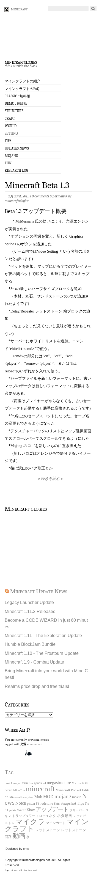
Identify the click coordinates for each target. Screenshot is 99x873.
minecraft (40, 789)
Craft (10, 118)
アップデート (52, 809)
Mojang (11, 156)
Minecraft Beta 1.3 (37, 185)
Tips (8, 141)
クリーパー (77, 810)
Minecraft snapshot (21, 797)
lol (44, 783)
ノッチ (77, 815)
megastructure (59, 782)
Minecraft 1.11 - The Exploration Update (43, 635)
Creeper (16, 783)
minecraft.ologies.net (23, 870)
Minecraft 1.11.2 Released (30, 611)
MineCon (19, 790)
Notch (20, 803)
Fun (8, 163)
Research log (16, 170)
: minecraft (18, 9)
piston (31, 803)
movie (76, 797)
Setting (11, 133)
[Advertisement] (32, 543)
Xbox (30, 810)
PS (38, 803)
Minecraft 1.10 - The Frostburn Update (42, 653)
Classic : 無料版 (17, 96)
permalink (60, 196)
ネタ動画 (64, 815)
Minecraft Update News (38, 591)
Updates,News (17, 148)
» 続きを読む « (50, 478)
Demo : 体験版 (16, 103)
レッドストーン (47, 830)
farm (25, 783)
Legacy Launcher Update (29, 602)
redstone (46, 803)
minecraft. (36, 744)
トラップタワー (23, 816)
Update (11, 810)
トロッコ (42, 815)
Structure (14, 111)
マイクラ (30, 822)
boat (7, 783)
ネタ (52, 816)
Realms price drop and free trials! (37, 686)
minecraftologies (21, 62)
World (10, 126)
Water (21, 810)
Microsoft (78, 783)
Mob (38, 797)
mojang (62, 796)
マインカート (56, 823)
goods (38, 783)
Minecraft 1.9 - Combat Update (34, 661)
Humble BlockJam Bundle (30, 644)
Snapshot (68, 803)
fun (31, 783)
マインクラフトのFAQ (22, 89)
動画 (19, 835)
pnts (26, 848)
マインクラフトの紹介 (22, 81)
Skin (57, 803)
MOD (48, 796)
